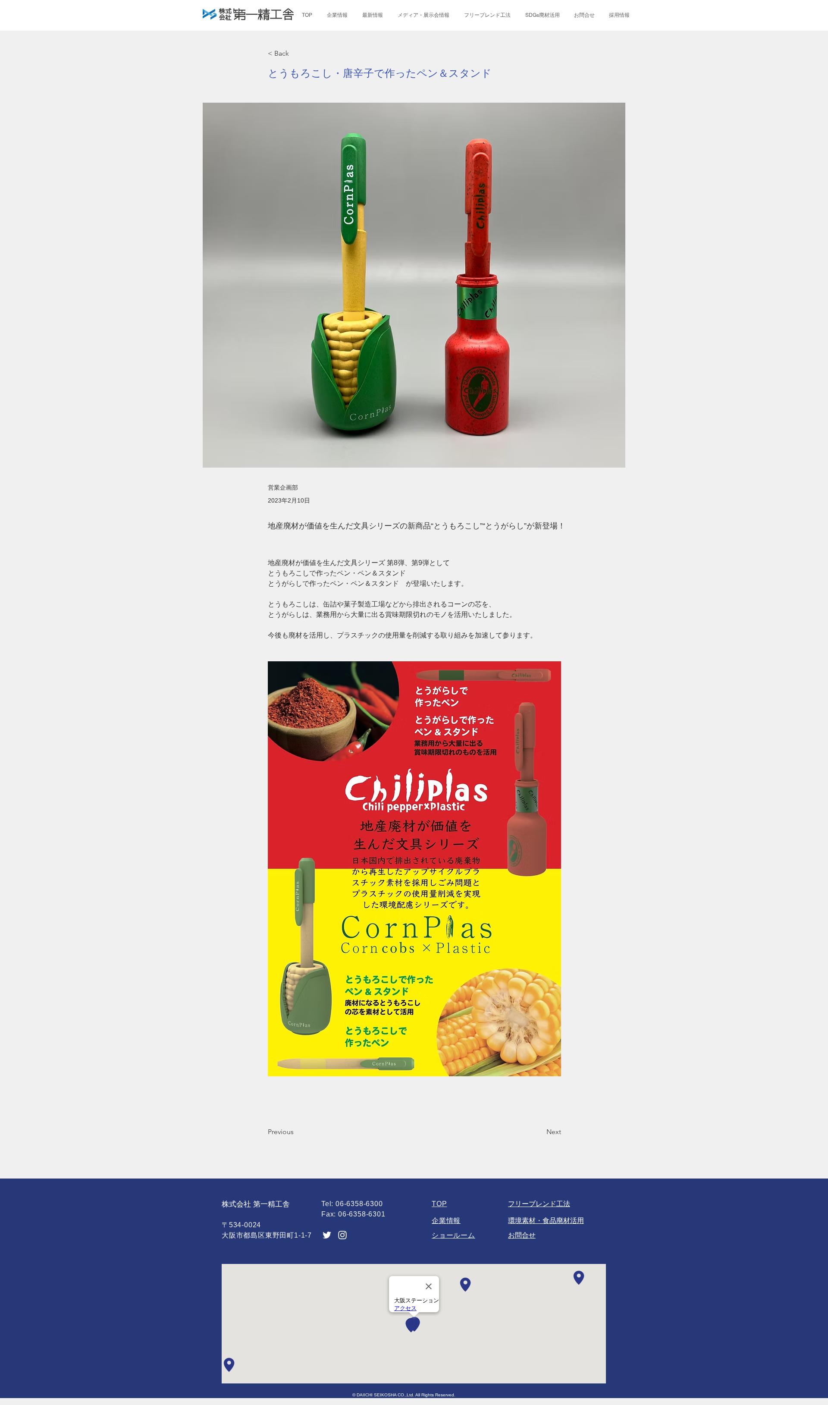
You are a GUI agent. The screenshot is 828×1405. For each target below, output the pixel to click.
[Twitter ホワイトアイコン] (326, 1235)
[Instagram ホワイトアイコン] (342, 1235)
